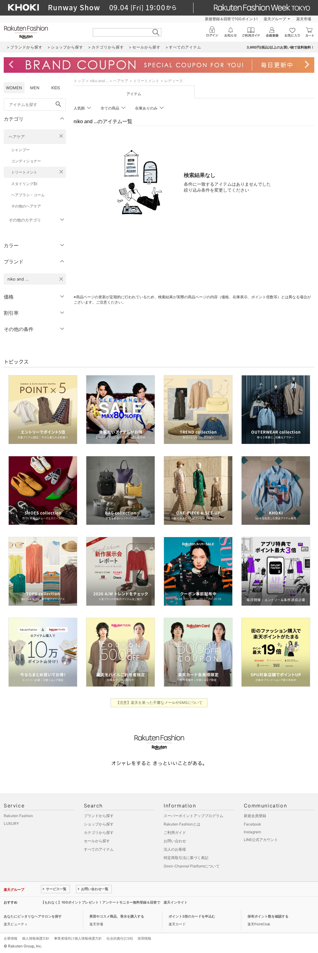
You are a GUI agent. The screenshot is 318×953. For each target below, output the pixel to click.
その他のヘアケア (26, 206)
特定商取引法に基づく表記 (186, 857)
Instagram (252, 832)
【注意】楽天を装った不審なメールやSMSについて (159, 702)
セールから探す (97, 841)
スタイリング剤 (24, 183)
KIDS (55, 87)
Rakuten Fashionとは (182, 824)
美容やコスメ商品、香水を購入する (116, 916)
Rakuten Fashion (18, 815)
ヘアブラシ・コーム (28, 195)
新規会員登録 (255, 815)
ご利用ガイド (175, 832)
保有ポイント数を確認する (268, 916)
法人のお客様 (175, 849)
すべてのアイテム (99, 849)
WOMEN (14, 87)
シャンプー (20, 149)
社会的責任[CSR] (120, 938)
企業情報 (10, 938)
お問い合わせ (175, 841)
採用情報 (144, 938)
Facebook (252, 824)
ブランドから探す (99, 815)
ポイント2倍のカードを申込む (192, 916)
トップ (79, 80)
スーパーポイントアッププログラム (193, 815)
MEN (34, 87)
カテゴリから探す (99, 832)
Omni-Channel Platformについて (192, 866)
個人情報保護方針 (35, 938)
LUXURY (11, 823)
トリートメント (24, 172)
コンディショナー (26, 161)
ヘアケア (17, 136)
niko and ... (99, 80)
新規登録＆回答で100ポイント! (231, 18)
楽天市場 (303, 18)
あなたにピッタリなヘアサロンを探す (33, 916)
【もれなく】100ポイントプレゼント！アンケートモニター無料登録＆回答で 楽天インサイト (114, 902)
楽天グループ (275, 18)
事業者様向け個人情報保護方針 (78, 938)
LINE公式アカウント (261, 839)
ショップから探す (99, 824)
